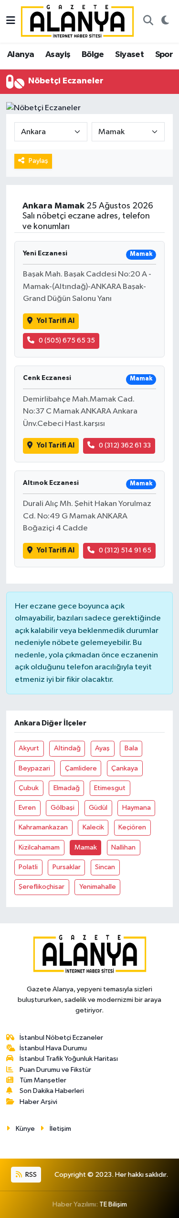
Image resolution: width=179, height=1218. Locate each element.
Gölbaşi (62, 807)
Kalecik (93, 827)
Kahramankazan (43, 827)
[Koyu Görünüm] (165, 21)
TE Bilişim (113, 1204)
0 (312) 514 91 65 (125, 550)
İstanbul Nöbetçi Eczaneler (61, 1037)
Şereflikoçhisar (41, 886)
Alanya (20, 54)
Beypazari (34, 768)
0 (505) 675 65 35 (67, 340)
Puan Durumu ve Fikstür (55, 1069)
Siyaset (129, 54)
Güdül (98, 807)
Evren (27, 807)
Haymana (136, 807)
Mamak (85, 847)
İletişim (60, 1128)
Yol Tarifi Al (55, 320)
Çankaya (124, 768)
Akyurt (29, 748)
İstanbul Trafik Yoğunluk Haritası (69, 1058)
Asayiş (57, 54)
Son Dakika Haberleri (52, 1090)
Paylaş (38, 160)
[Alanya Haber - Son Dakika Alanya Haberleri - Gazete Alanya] (77, 21)
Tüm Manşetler (43, 1080)
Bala (131, 748)
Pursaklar (67, 867)
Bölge (93, 54)
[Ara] (148, 21)
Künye (25, 1128)
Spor (164, 54)
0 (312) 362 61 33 (125, 445)
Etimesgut (110, 788)
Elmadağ (66, 788)
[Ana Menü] (10, 21)
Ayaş (102, 748)
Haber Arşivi (38, 1101)
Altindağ (67, 748)
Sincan (105, 867)
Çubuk (29, 788)
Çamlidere (81, 768)
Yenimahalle (97, 886)
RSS (30, 1174)
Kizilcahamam (39, 847)
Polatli (28, 867)
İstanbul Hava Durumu (53, 1048)
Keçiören (132, 827)
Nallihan (123, 847)
